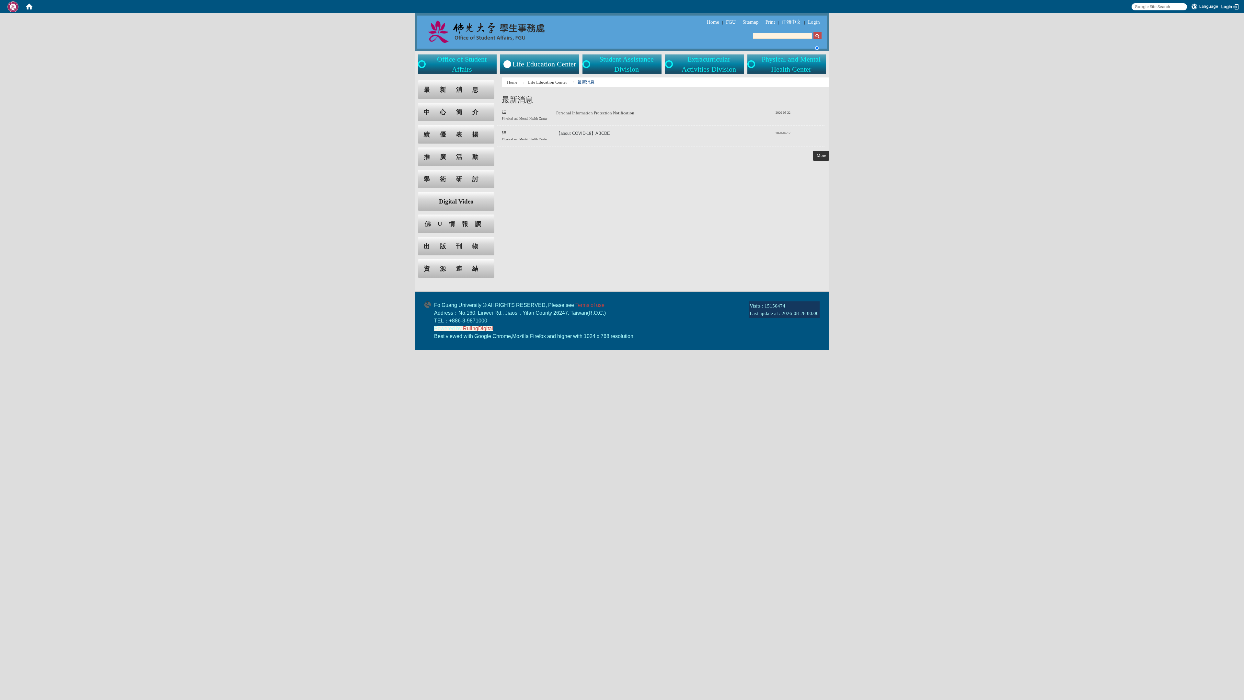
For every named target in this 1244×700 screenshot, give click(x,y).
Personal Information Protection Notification (595, 113)
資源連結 (456, 268)
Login (814, 22)
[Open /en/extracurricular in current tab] (669, 64)
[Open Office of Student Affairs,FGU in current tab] (500, 31)
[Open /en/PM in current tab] (751, 64)
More (821, 155)
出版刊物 (456, 246)
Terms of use (590, 305)
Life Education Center (547, 82)
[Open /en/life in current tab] (587, 64)
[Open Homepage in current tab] (29, 6)
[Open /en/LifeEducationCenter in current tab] (507, 64)
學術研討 (456, 179)
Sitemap (751, 22)
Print (770, 22)
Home (713, 22)
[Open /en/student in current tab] (422, 64)
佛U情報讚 (456, 223)
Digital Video (456, 201)
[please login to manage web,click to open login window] (13, 6)
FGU (731, 22)
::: (412, 84)
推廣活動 (456, 156)
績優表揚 (456, 134)
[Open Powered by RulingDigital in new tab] (429, 304)
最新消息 (456, 89)
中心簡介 (456, 112)
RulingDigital (478, 328)
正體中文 (791, 22)
